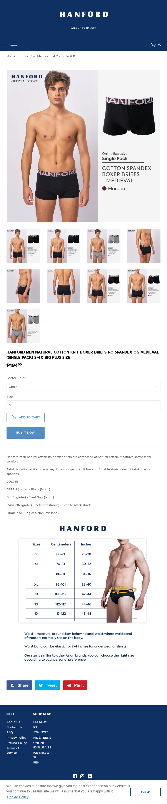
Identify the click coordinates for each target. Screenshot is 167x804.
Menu (13, 45)
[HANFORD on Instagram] (82, 777)
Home (11, 56)
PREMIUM (40, 722)
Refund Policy (17, 743)
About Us (13, 722)
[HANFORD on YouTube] (90, 777)
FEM (36, 762)
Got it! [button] (145, 792)
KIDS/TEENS (42, 737)
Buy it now (25, 432)
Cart (160, 45)
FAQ (10, 732)
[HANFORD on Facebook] (75, 777)
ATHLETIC (40, 732)
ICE (35, 727)
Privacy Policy (16, 737)
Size (10, 397)
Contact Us (14, 727)
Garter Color (16, 378)
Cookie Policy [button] (17, 797)
